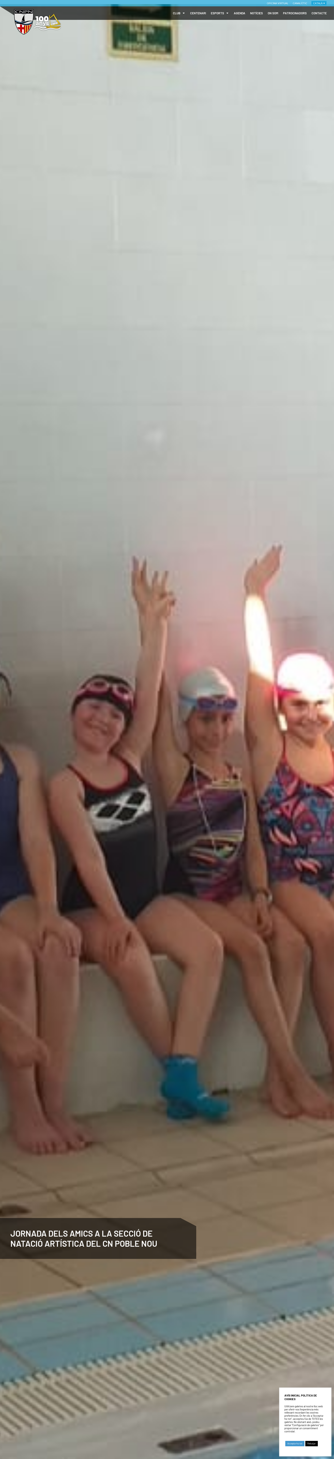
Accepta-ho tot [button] (294, 1443)
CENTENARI (198, 13)
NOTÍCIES (256, 13)
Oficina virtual (277, 3)
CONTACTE (319, 13)
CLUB (176, 13)
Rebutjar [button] (311, 1443)
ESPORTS (217, 13)
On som (273, 13)
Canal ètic (300, 3)
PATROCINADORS (295, 13)
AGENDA (239, 13)
